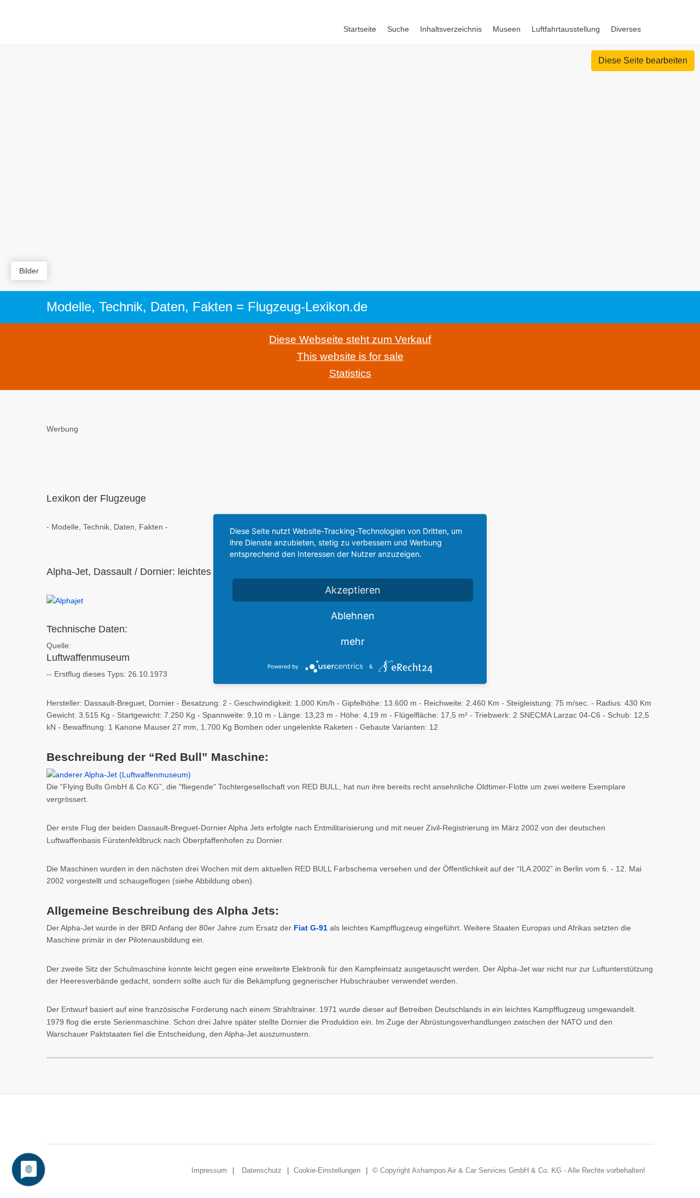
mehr (353, 641)
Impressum (209, 1170)
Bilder (29, 270)
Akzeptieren (353, 590)
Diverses (626, 29)
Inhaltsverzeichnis (451, 29)
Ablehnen (353, 615)
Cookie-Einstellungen (327, 1170)
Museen (507, 29)
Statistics (350, 373)
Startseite (359, 29)
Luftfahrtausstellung (566, 29)
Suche (398, 29)
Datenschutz (262, 1170)
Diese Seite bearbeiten (642, 60)
